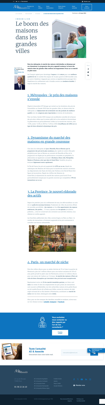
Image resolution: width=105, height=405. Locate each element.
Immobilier (37, 13)
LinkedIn (46, 302)
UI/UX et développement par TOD (43, 399)
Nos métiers (40, 7)
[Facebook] (14, 1)
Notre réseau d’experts (61, 7)
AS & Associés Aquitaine (40, 379)
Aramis (56, 381)
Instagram (53, 302)
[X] (15, 1)
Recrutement (24, 1)
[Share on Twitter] (88, 72)
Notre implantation (49, 7)
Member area (87, 1)
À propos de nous (30, 7)
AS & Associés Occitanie (40, 381)
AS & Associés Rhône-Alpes (42, 388)
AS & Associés (19, 13)
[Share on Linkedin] (88, 75)
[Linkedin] (19, 1)
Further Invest (58, 379)
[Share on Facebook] (88, 69)
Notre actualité (74, 7)
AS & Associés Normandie (41, 386)
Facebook (61, 302)
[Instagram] (20, 1)
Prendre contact (60, 332)
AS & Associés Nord (39, 383)
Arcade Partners (58, 386)
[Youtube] (17, 1)
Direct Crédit (57, 383)
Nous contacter (86, 7)
